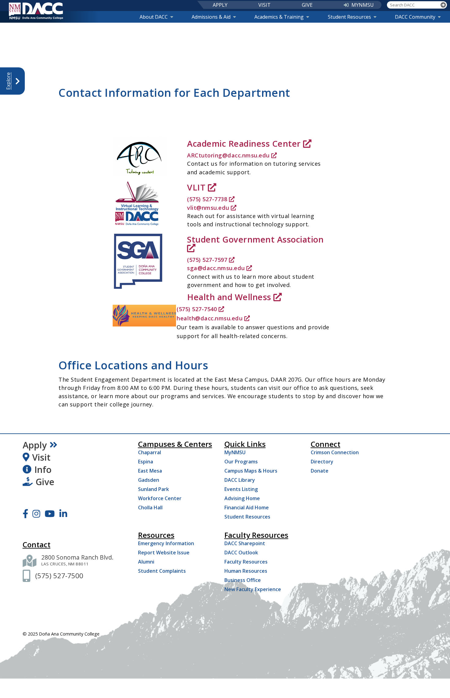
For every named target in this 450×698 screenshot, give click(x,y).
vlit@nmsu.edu (208, 207)
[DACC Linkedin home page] (63, 513)
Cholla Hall (150, 507)
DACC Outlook (241, 552)
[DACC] (36, 10)
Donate (319, 470)
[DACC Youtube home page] (50, 513)
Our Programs (241, 461)
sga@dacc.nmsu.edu (216, 268)
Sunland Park (153, 489)
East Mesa (150, 470)
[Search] (443, 5)
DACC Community (415, 16)
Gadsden (148, 480)
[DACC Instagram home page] (36, 513)
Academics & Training (279, 16)
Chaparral (149, 452)
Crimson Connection (335, 452)
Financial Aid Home (246, 507)
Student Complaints (162, 571)
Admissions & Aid (211, 16)
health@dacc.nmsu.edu (209, 318)
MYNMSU (362, 5)
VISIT (264, 5)
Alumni (146, 561)
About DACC (154, 16)
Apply (35, 445)
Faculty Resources (246, 561)
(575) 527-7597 (207, 259)
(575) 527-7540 (197, 309)
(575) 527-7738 (207, 199)
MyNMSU (235, 452)
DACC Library (239, 480)
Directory (322, 461)
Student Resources (349, 16)
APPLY (220, 5)
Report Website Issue (163, 552)
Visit (41, 457)
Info (42, 469)
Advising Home (242, 498)
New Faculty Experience (252, 589)
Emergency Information (166, 543)
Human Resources (245, 571)
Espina (145, 461)
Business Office (242, 580)
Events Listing (241, 489)
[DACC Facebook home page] (25, 513)
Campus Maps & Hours (250, 470)
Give (45, 482)
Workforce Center (160, 498)
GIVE (307, 5)
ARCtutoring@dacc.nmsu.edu (228, 155)
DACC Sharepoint (244, 543)
